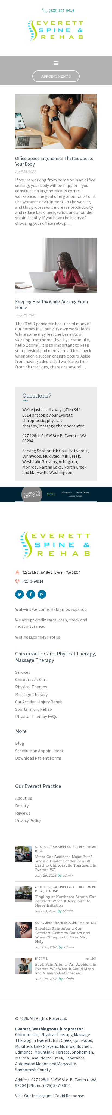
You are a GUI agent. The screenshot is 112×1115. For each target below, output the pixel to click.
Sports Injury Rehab (33, 709)
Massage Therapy (31, 694)
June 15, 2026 (46, 978)
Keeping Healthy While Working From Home (51, 304)
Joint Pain (52, 891)
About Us (23, 798)
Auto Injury (43, 847)
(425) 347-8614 (32, 581)
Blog (19, 743)
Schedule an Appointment (39, 750)
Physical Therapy (31, 686)
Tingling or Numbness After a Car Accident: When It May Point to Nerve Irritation (65, 901)
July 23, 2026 (45, 910)
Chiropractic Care (31, 679)
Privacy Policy (28, 820)
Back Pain (59, 847)
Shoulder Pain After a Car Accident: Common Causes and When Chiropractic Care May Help (62, 935)
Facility (22, 805)
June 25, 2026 (46, 947)
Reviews (22, 813)
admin (67, 875)
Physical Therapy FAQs (36, 716)
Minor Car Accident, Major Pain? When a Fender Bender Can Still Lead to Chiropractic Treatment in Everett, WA (66, 863)
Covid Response (69, 1095)
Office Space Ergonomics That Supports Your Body (54, 161)
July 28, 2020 (25, 314)
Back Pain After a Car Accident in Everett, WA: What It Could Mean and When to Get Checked (66, 968)
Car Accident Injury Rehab (39, 701)
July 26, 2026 (45, 875)
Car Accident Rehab (49, 923)
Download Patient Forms (38, 758)
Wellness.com (28, 637)
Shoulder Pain (74, 923)
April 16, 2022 (25, 171)
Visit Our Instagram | (35, 1095)
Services (22, 672)
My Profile (50, 637)
